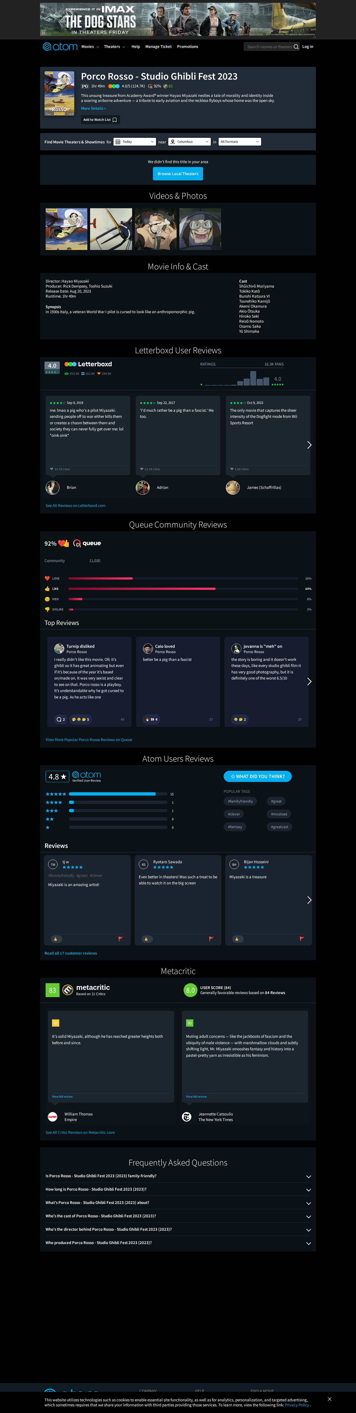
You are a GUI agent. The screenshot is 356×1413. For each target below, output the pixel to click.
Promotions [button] (187, 46)
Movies (87, 46)
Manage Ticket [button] (158, 46)
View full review (62, 1096)
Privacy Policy (297, 1404)
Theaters (112, 46)
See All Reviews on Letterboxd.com (75, 505)
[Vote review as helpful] (56, 939)
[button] (134, 142)
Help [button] (136, 46)
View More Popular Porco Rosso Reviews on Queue (89, 739)
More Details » (93, 108)
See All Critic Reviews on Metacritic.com (80, 1132)
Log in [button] (307, 46)
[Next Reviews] (309, 445)
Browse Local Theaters (178, 173)
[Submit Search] (296, 46)
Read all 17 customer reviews (70, 953)
